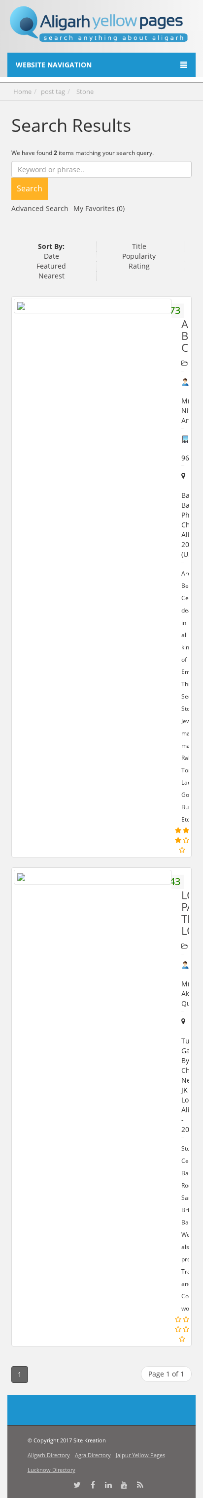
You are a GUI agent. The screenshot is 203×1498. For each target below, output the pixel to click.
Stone (85, 91)
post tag (53, 91)
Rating (139, 266)
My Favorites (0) (99, 208)
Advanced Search (39, 208)
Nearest (51, 275)
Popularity (139, 256)
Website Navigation (54, 64)
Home (22, 91)
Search (29, 188)
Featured (51, 266)
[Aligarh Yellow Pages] (99, 27)
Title (139, 246)
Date (51, 256)
